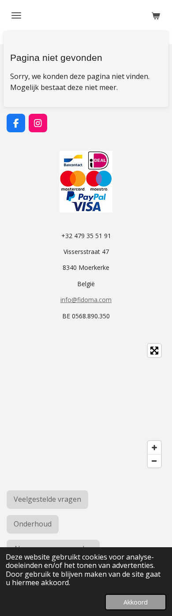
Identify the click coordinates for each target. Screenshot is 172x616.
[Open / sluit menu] (16, 15)
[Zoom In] (154, 447)
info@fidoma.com (86, 299)
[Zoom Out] (154, 460)
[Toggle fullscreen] (154, 350)
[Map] (86, 406)
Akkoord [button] (135, 602)
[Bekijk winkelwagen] (155, 15)
